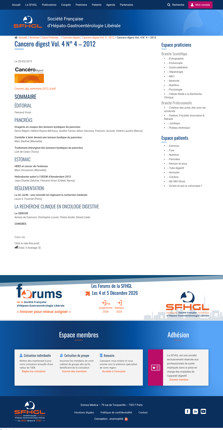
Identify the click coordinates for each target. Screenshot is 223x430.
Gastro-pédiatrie (178, 67)
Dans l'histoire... (51, 37)
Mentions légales (84, 412)
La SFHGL (31, 4)
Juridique (174, 123)
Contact (143, 412)
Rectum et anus (178, 163)
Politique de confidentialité (116, 412)
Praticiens (81, 4)
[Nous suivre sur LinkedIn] (195, 412)
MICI (171, 76)
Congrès (66, 4)
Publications (49, 4)
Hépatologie (176, 71)
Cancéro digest (71, 37)
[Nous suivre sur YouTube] (203, 412)
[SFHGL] (30, 22)
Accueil (16, 4)
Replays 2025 (119, 309)
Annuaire (174, 172)
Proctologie (175, 89)
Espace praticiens (176, 44)
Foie (171, 150)
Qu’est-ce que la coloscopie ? (185, 185)
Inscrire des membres (74, 371)
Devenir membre (178, 379)
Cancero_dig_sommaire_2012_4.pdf (35, 88)
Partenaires (126, 4)
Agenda (110, 4)
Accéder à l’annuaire (113, 371)
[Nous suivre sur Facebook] (187, 412)
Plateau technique (179, 127)
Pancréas (174, 159)
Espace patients (174, 137)
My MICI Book (177, 181)
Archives (34, 37)
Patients (96, 4)
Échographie (176, 58)
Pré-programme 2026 (105, 307)
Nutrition (174, 85)
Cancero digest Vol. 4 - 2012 (98, 37)
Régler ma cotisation (34, 371)
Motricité (174, 80)
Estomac (174, 145)
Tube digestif (176, 168)
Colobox (174, 177)
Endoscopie (176, 63)
